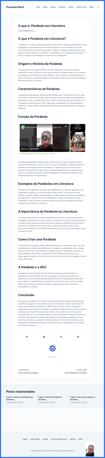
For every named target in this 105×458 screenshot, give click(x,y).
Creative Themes (68, 451)
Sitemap (45, 439)
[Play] (78, 136)
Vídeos (91, 7)
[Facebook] (26, 336)
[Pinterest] (61, 336)
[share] (65, 126)
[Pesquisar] (98, 7)
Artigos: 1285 (52, 357)
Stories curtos (81, 7)
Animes (45, 7)
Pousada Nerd (15, 7)
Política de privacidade (59, 439)
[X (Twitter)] (43, 336)
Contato (73, 439)
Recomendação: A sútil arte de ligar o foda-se (44, 127)
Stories (70, 7)
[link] (23, 127)
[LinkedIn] (78, 336)
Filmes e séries (35, 439)
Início (38, 7)
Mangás (53, 7)
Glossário (62, 7)
